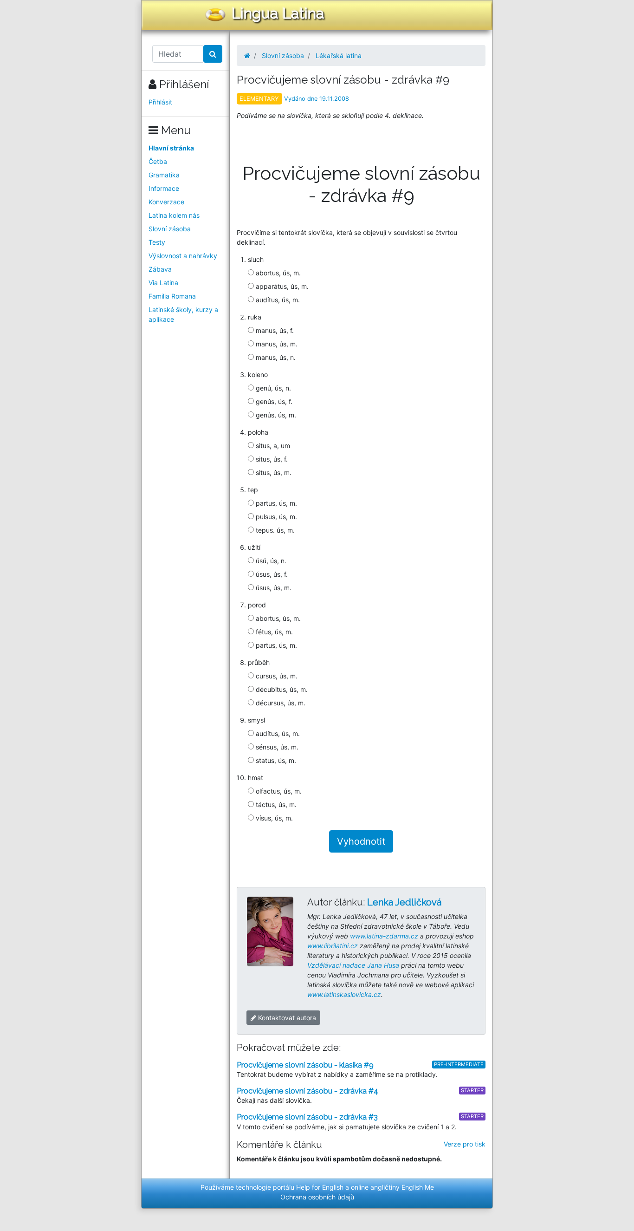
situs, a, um (272, 445)
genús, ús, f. (273, 401)
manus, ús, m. (276, 344)
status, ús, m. (275, 760)
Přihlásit (160, 102)
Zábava (160, 269)
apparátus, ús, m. (281, 286)
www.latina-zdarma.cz (384, 936)
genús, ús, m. (275, 415)
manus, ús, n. (275, 357)
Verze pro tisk (464, 1144)
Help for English (319, 1187)
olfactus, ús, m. (278, 791)
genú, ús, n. (272, 388)
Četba (158, 161)
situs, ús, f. (271, 459)
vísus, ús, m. (273, 818)
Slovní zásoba (170, 229)
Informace (164, 188)
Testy (157, 242)
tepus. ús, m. (274, 530)
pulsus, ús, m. (275, 517)
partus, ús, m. (275, 503)
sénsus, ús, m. (276, 747)
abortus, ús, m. (277, 273)
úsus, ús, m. (272, 588)
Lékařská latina (339, 55)
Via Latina (163, 283)
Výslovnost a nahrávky (183, 256)
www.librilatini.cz (332, 946)
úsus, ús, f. (271, 574)
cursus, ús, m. (276, 676)
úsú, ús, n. (270, 561)
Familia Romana (172, 296)
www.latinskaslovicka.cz (344, 994)
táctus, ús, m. (275, 804)
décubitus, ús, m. (281, 689)
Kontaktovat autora (286, 1018)
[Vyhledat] (212, 54)
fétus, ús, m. (273, 632)
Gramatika (164, 175)
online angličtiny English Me (392, 1187)
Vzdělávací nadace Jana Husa (353, 965)
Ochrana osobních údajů (317, 1197)
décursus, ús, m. (279, 703)
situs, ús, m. (272, 472)
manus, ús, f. (274, 330)
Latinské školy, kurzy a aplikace (183, 314)
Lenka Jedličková (404, 902)
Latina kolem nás (174, 215)
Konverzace (166, 202)
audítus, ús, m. (277, 300)
